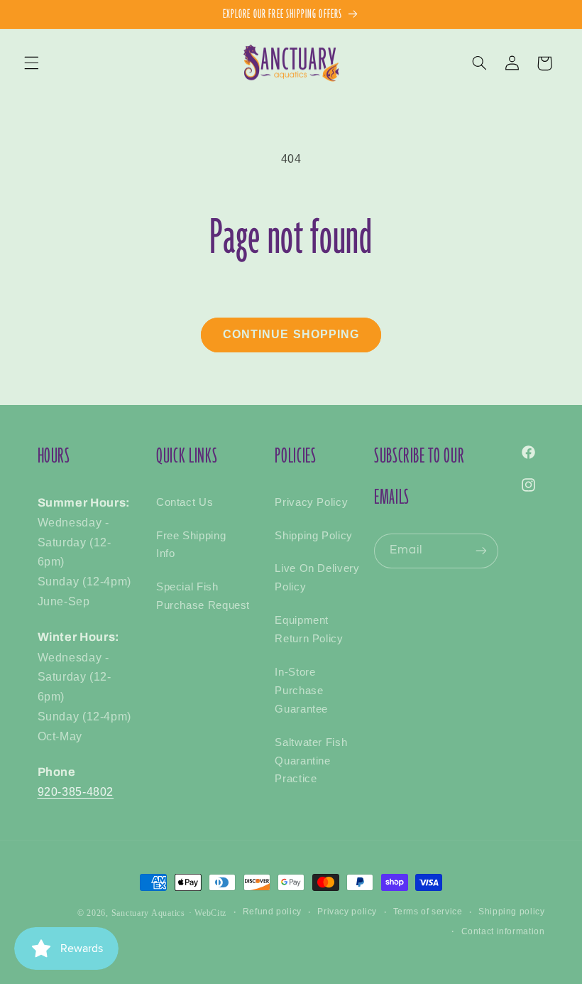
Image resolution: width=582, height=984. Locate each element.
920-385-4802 (76, 792)
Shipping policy (511, 911)
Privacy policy (347, 911)
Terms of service (428, 911)
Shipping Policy (313, 535)
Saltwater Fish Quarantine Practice (311, 761)
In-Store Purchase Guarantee (301, 690)
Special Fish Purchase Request (203, 596)
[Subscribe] (480, 551)
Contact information (503, 931)
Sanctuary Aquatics (148, 913)
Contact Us (184, 502)
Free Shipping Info (191, 545)
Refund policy (272, 911)
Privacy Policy (311, 502)
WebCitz (210, 913)
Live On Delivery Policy (317, 578)
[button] (31, 63)
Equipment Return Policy (309, 629)
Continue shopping (291, 334)
